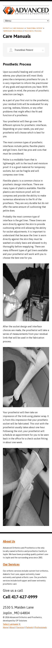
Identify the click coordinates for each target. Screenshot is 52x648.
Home (5, 627)
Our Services (11, 564)
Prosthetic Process (32, 31)
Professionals (41, 627)
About (12, 627)
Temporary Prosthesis (12, 31)
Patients (6, 28)
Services (20, 627)
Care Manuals (18, 28)
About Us (9, 541)
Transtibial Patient (34, 28)
